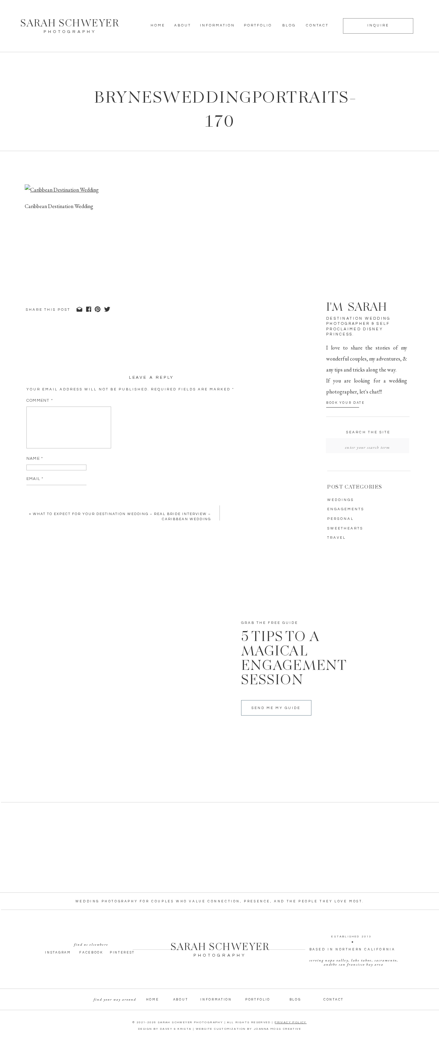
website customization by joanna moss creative (248, 1028)
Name (34, 458)
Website (36, 499)
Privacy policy (291, 1022)
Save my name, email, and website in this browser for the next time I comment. (128, 526)
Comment (39, 400)
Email (34, 479)
